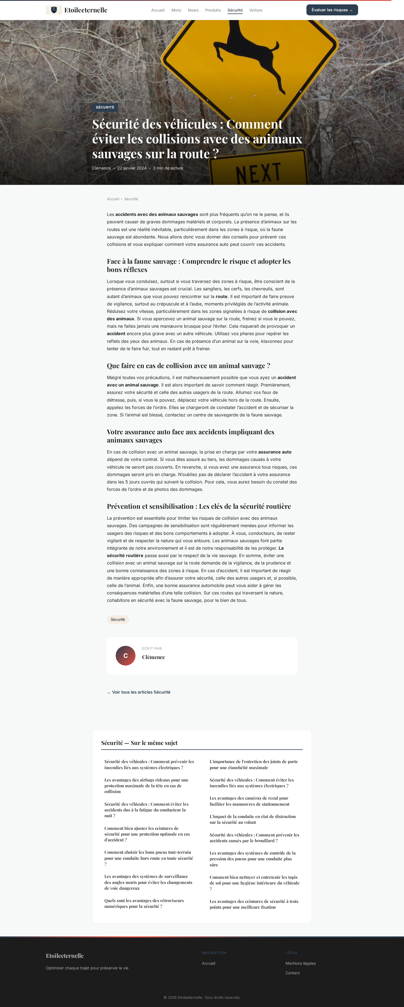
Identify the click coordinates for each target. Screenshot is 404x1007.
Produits (213, 9)
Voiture (255, 9)
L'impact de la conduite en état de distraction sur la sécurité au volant (253, 819)
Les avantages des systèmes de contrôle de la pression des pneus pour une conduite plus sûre (253, 858)
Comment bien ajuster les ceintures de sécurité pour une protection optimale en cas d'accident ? (147, 834)
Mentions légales (301, 963)
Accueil (158, 9)
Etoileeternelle (85, 9)
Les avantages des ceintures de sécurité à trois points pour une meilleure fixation (254, 904)
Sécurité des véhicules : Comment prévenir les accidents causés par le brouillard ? (254, 837)
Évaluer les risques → (332, 9)
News (193, 9)
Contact (293, 972)
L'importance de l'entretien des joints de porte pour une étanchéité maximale (254, 764)
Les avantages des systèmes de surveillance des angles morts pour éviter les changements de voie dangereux (148, 882)
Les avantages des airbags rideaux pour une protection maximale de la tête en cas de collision (146, 785)
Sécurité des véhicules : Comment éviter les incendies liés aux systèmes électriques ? (252, 782)
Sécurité (235, 9)
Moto (176, 9)
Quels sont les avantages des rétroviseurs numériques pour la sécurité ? (144, 903)
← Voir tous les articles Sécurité (138, 692)
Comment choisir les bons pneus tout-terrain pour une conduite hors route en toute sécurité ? (148, 858)
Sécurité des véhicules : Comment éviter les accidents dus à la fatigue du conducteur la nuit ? (146, 810)
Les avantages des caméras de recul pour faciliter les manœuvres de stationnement (249, 800)
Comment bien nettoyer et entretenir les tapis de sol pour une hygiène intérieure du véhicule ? (255, 883)
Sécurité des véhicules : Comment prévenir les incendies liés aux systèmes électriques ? (149, 764)
